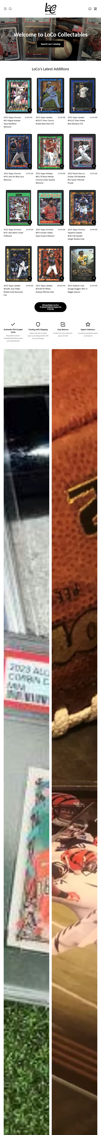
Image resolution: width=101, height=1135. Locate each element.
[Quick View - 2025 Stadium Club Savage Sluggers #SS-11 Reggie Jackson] (94, 278)
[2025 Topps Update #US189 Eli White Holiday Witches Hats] (50, 264)
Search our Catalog (50, 43)
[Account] (90, 9)
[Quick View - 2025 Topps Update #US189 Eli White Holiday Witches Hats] (62, 278)
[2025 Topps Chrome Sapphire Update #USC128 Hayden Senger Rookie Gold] (82, 208)
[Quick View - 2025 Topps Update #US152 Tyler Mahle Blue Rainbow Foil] (94, 110)
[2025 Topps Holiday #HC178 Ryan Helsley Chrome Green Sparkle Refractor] (50, 151)
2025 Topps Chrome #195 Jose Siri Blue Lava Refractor (14, 176)
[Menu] (5, 8)
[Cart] (95, 9)
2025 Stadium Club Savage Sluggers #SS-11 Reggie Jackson (78, 288)
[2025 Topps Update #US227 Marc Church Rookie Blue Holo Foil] (50, 95)
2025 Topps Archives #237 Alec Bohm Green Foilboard (13, 232)
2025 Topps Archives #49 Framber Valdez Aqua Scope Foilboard (45, 232)
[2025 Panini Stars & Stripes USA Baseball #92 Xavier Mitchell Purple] (82, 151)
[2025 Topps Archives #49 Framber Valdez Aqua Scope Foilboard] (50, 208)
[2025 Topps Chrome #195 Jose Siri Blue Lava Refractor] (18, 151)
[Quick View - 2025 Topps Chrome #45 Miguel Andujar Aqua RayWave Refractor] (30, 110)
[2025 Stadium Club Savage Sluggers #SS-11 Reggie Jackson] (82, 264)
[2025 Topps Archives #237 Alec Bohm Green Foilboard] (18, 208)
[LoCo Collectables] (50, 8)
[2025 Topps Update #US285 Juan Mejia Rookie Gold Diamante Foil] (18, 264)
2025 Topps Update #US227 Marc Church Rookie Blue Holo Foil (45, 120)
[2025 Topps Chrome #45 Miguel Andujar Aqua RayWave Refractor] (18, 95)
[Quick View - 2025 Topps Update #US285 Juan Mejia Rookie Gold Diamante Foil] (30, 278)
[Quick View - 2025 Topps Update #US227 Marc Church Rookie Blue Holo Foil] (62, 110)
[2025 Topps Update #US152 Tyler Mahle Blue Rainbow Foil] (82, 95)
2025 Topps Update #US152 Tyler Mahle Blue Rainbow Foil (76, 120)
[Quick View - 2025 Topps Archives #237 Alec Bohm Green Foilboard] (30, 222)
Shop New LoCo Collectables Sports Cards (50, 307)
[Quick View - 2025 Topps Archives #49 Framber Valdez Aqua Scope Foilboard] (62, 222)
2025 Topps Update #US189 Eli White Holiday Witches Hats (45, 288)
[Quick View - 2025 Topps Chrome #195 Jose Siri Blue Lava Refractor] (30, 166)
